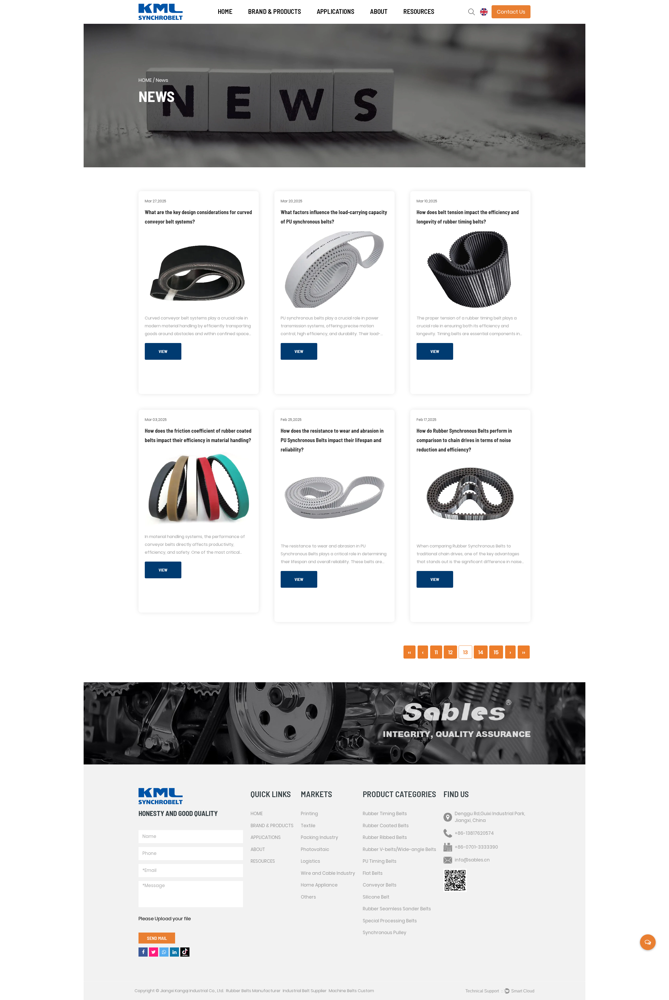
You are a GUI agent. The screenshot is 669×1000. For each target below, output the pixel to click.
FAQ (390, 21)
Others (308, 897)
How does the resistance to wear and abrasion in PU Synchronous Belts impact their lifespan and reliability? (332, 440)
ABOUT (379, 11)
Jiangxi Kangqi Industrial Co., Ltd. (192, 991)
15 (496, 652)
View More (163, 354)
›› (523, 652)
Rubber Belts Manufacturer (253, 991)
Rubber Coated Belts (386, 825)
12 (450, 652)
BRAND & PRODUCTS (274, 11)
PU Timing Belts (379, 861)
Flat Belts (373, 873)
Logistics (310, 861)
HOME (225, 11)
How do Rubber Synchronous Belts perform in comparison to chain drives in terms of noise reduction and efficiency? (464, 440)
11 (436, 652)
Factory (389, 20)
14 (480, 652)
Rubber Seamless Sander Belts (397, 909)
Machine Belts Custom (351, 991)
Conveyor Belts (379, 885)
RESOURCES (418, 11)
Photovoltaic (337, 20)
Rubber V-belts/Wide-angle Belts (399, 849)
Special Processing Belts (390, 921)
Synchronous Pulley (384, 932)
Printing (309, 813)
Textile (337, 21)
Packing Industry (319, 837)
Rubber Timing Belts (385, 813)
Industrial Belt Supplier (305, 991)
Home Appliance (319, 885)
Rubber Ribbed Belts (385, 837)
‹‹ (409, 652)
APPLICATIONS (335, 11)
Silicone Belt (376, 897)
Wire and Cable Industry (328, 873)
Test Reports (424, 21)
